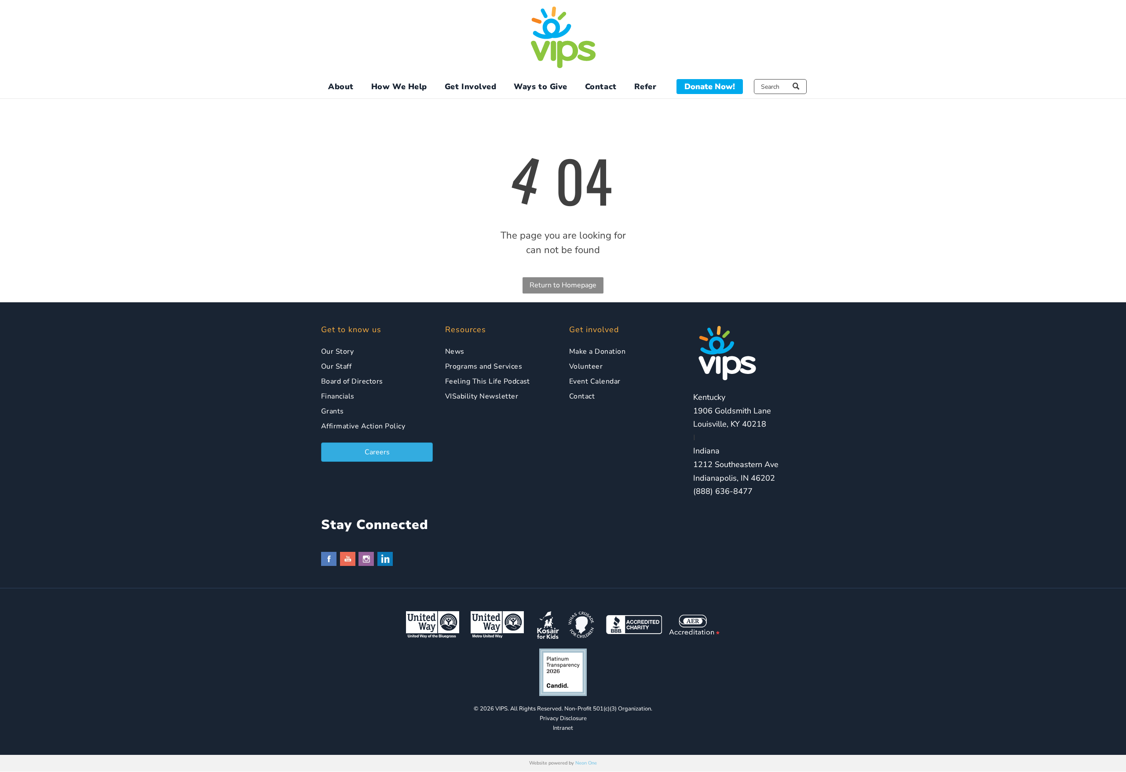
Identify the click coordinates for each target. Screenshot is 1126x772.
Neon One (586, 763)
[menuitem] (340, 87)
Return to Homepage (563, 285)
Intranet (563, 728)
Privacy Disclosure (563, 718)
